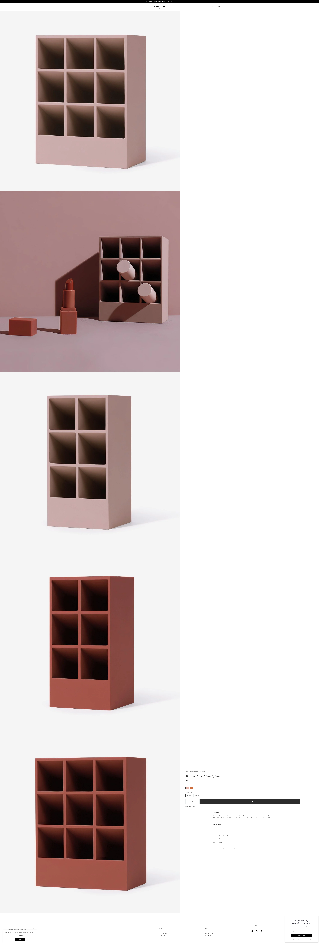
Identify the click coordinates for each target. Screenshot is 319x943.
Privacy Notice (209, 933)
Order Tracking (164, 933)
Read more (20, 935)
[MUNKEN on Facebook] (252, 931)
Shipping (207, 928)
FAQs (161, 926)
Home (186, 771)
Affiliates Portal (164, 935)
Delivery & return (190, 806)
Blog (161, 928)
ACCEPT (20, 939)
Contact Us (208, 935)
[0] (218, 7)
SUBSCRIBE (301, 935)
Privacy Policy (308, 939)
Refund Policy (209, 926)
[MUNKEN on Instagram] (257, 931)
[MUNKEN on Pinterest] (261, 931)
